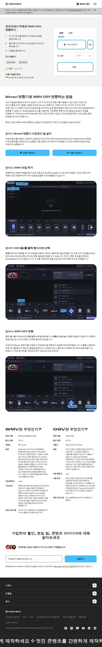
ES (20, 77)
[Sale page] (83, 4)
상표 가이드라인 (11, 622)
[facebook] (65, 628)
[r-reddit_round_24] (95, 628)
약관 (24, 617)
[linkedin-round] (89, 628)
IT (17, 77)
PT (22, 77)
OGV (79, 55)
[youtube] (83, 628)
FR (15, 77)
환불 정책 (82, 617)
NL (25, 77)
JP (30, 77)
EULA (31, 617)
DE (12, 77)
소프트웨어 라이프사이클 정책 (48, 617)
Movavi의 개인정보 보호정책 (65, 566)
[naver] (77, 628)
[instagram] (71, 628)
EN (10, 77)
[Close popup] (95, 11)
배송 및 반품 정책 (69, 617)
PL (28, 77)
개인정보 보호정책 (12, 617)
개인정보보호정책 (74, 10)
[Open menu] (95, 3)
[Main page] (13, 4)
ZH (33, 77)
